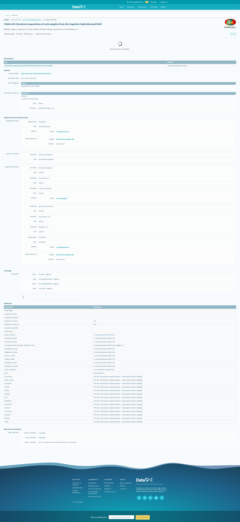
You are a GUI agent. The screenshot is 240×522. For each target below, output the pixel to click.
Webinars (107, 489)
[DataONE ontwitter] (139, 498)
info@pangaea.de (62, 132)
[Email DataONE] (150, 498)
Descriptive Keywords (11, 93)
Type (34, 103)
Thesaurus (32, 108)
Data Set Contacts (12, 154)
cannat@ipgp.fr (62, 198)
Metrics (122, 486)
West (34, 288)
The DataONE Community (93, 492)
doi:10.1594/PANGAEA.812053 (31, 20)
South (34, 284)
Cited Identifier (14, 73)
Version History (51, 20)
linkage (51, 139)
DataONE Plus (77, 488)
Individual (33, 154)
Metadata (15, 15)
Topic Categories (13, 83)
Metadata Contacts (12, 121)
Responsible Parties (12, 167)
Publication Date (13, 78)
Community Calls (94, 496)
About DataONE (126, 483)
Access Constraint (30, 433)
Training (107, 486)
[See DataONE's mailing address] (161, 498)
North (34, 274)
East (34, 279)
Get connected (142, 517)
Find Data (79, 502)
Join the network (94, 489)
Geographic (15, 274)
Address (34, 131)
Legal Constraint (13, 432)
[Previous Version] (44, 20)
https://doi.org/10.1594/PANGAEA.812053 (36, 73)
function (51, 144)
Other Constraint (30, 442)
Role (35, 126)
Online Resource (31, 138)
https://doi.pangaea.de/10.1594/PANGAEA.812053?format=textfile (29, 66)
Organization (32, 122)
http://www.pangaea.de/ (65, 139)
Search (7, 15)
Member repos (93, 486)
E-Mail (52, 131)
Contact (123, 489)
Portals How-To (110, 492)
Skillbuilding (108, 483)
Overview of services (76, 484)
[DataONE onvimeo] (144, 498)
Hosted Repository (76, 491)
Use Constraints (30, 437)
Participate (92, 483)
